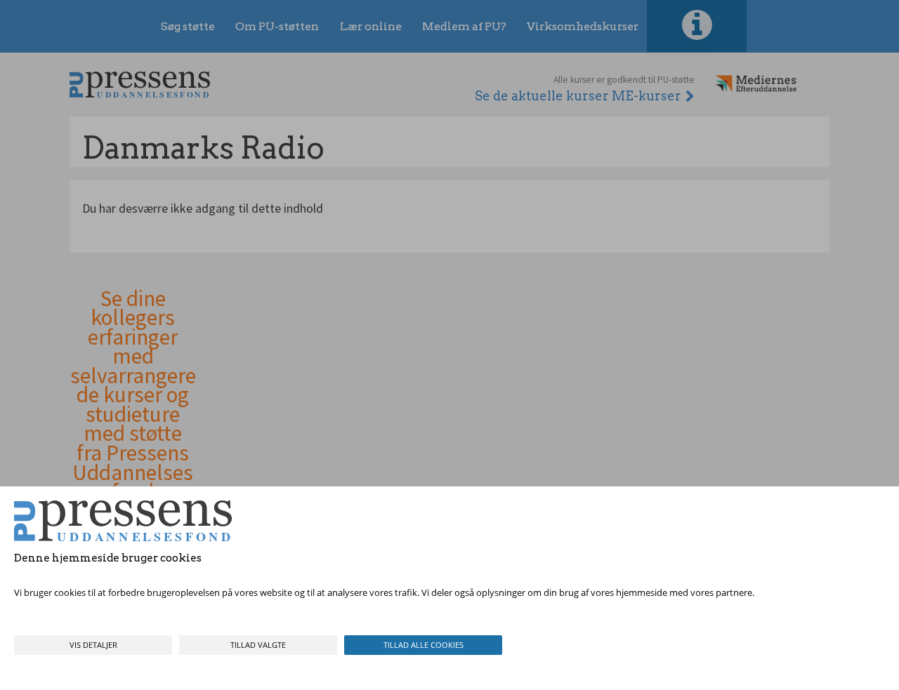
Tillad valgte (258, 644)
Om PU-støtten (277, 26)
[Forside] (140, 85)
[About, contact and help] (697, 26)
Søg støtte (188, 26)
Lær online (371, 26)
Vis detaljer (93, 644)
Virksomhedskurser (582, 26)
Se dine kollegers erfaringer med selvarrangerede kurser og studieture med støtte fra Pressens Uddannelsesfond (133, 395)
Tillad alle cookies (423, 644)
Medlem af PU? (464, 26)
